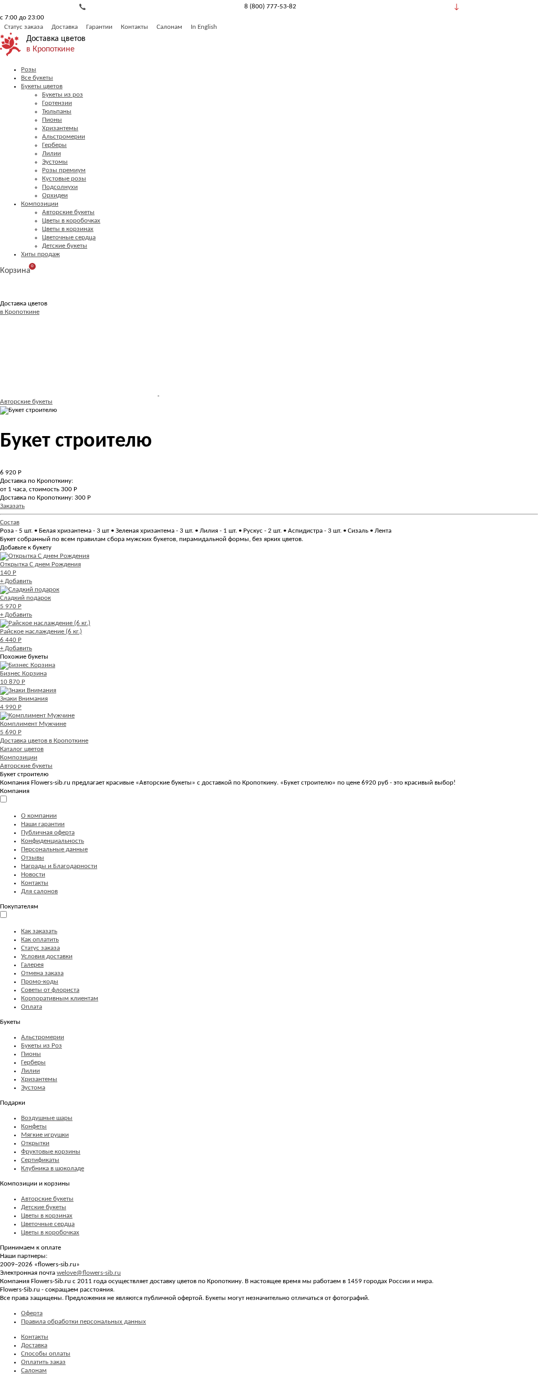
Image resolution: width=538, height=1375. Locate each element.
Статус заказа (23, 27)
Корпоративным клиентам (59, 998)
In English (204, 27)
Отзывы (32, 857)
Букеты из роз (62, 94)
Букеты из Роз (41, 1045)
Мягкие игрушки (45, 1134)
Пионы (52, 120)
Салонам (169, 27)
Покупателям (19, 906)
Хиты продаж (40, 254)
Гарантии (99, 27)
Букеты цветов (42, 86)
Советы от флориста (50, 990)
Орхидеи (55, 195)
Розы (28, 69)
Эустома (33, 1087)
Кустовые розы (64, 178)
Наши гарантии (43, 824)
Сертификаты (40, 1160)
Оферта (32, 1313)
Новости (33, 874)
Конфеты (34, 1126)
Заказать (12, 506)
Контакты (134, 27)
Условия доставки (47, 956)
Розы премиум (64, 170)
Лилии (51, 153)
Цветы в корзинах (68, 229)
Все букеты (37, 78)
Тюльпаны (56, 111)
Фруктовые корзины (50, 1151)
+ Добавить (16, 581)
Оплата (31, 1006)
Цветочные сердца (69, 237)
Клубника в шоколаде (52, 1168)
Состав (9, 522)
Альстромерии (63, 136)
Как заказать (39, 931)
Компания (14, 791)
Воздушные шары (47, 1118)
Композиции (39, 203)
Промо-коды (39, 981)
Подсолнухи (60, 187)
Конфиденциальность (52, 841)
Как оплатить (40, 939)
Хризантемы (60, 128)
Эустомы (55, 161)
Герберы (54, 145)
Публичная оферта (48, 832)
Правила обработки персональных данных (83, 1321)
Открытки (35, 1143)
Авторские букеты (68, 212)
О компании (39, 815)
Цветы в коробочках (71, 220)
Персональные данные (54, 849)
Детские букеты (64, 245)
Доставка (64, 27)
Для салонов (39, 891)
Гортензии (57, 103)
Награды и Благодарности (59, 866)
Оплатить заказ (43, 1362)
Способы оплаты (45, 1353)
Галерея (32, 964)
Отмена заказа (42, 973)
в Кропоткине (50, 49)
